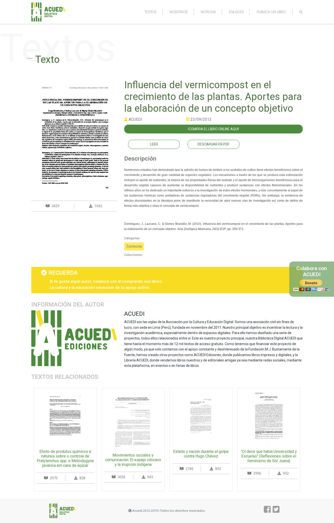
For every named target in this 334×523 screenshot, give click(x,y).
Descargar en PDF (213, 144)
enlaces (236, 11)
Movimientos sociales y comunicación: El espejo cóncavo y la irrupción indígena (133, 460)
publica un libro (271, 11)
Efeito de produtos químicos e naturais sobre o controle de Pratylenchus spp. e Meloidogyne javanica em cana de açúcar (65, 458)
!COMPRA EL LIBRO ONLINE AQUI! (213, 129)
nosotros (178, 11)
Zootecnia (134, 246)
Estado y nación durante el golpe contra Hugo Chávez (201, 453)
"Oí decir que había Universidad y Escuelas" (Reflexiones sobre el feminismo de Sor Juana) (269, 456)
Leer (154, 144)
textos (150, 11)
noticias (208, 11)
